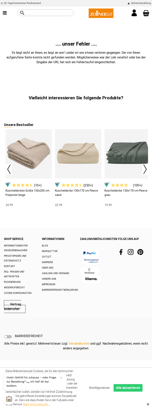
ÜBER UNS (47, 267)
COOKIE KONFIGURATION (17, 293)
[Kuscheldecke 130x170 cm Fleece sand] (78, 154)
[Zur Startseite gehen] (101, 13)
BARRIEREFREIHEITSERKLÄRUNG (60, 290)
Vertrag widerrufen (12, 306)
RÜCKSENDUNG (12, 282)
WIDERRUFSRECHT (14, 287)
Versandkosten (79, 343)
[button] (7, 168)
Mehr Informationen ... (36, 404)
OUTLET (46, 256)
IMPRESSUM (48, 284)
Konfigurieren (99, 388)
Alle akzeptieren (128, 388)
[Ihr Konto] (134, 13)
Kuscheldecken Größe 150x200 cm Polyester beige (27, 192)
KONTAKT (9, 266)
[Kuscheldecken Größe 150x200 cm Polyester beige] (29, 154)
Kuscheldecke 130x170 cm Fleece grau (125, 192)
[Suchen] (22, 12)
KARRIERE (47, 262)
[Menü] (5, 13)
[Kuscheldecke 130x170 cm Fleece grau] (127, 154)
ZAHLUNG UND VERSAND (55, 273)
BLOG (45, 245)
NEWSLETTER (50, 251)
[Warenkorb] (146, 13)
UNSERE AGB (49, 278)
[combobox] (50, 12)
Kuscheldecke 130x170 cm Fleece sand (76, 192)
